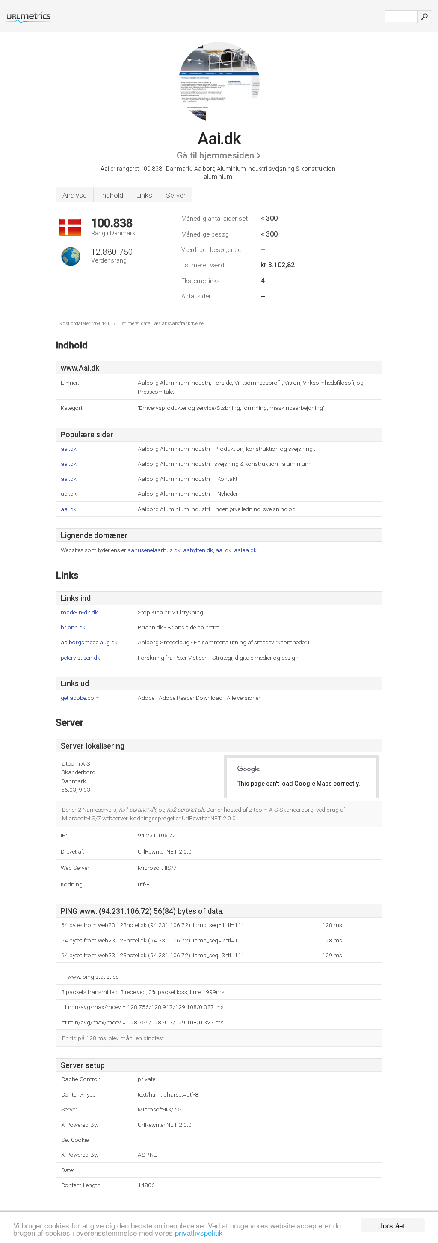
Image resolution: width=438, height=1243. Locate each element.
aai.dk (69, 449)
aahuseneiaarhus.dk (154, 550)
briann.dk (73, 627)
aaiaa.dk (245, 550)
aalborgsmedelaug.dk (89, 642)
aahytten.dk (198, 550)
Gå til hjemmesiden (215, 155)
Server (176, 195)
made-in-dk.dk (79, 612)
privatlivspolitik (199, 1232)
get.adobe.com (80, 698)
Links (144, 195)
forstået (393, 1225)
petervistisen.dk (80, 658)
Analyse (74, 195)
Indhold (111, 195)
